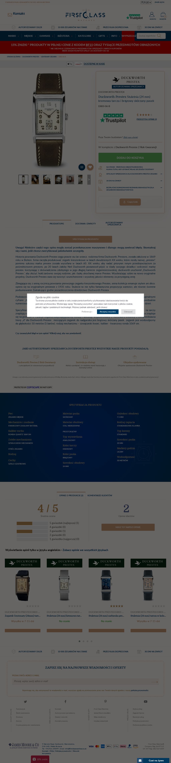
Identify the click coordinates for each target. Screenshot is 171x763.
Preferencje (87, 312)
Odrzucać (128, 312)
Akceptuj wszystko (108, 312)
